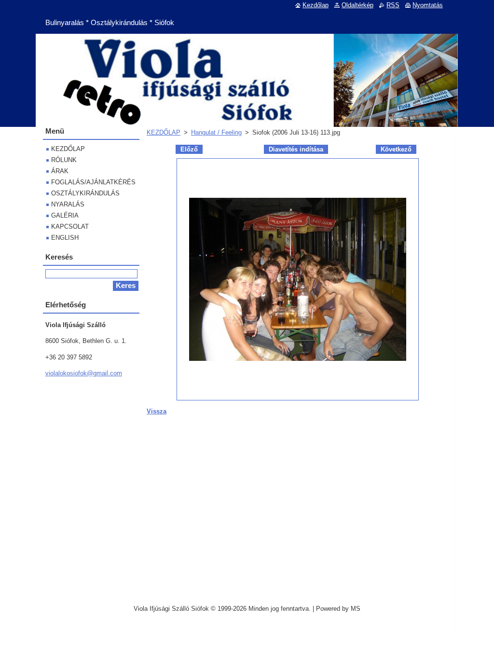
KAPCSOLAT (70, 226)
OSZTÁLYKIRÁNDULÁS (85, 193)
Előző (189, 149)
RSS (392, 5)
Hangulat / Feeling (216, 132)
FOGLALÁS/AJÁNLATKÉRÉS (93, 182)
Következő (396, 149)
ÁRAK (60, 171)
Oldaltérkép (357, 5)
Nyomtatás (427, 5)
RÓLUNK (64, 160)
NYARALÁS (67, 204)
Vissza (156, 411)
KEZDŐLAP (163, 132)
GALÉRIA (65, 215)
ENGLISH (65, 237)
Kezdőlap (315, 5)
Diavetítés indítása (296, 149)
